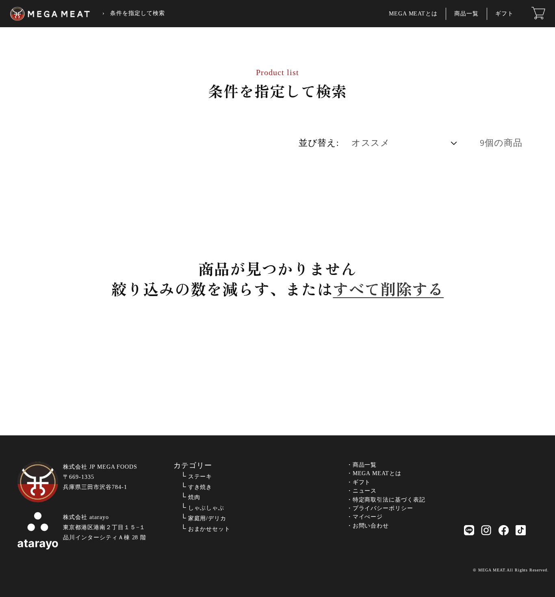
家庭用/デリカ (207, 518)
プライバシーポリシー (383, 508)
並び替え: (318, 142)
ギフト (504, 14)
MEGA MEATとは (413, 14)
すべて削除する (388, 289)
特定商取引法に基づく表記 (389, 500)
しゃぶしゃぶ (206, 508)
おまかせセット (209, 529)
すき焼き (200, 487)
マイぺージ (368, 517)
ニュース (365, 491)
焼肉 (194, 497)
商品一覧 (466, 14)
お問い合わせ (371, 526)
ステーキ (200, 477)
